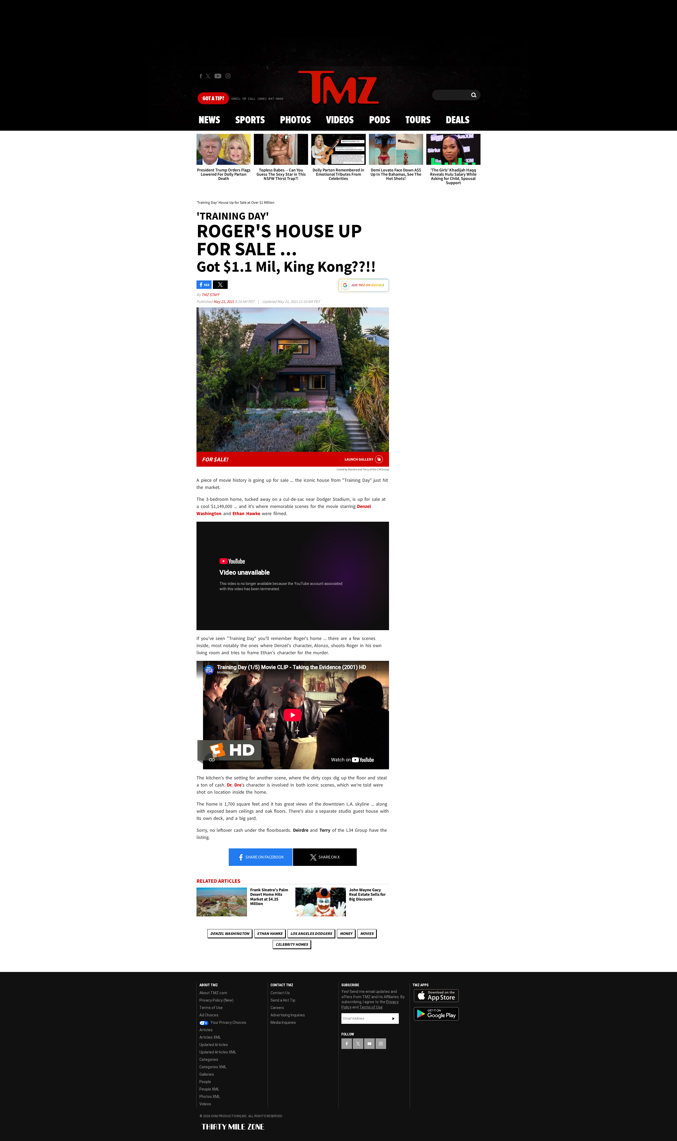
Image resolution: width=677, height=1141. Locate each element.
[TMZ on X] (208, 76)
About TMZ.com (213, 993)
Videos (340, 120)
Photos (295, 120)
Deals (457, 120)
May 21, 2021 (224, 301)
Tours (418, 120)
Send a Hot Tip (283, 1000)
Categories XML (212, 1067)
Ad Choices (208, 1015)
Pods (379, 120)
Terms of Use (211, 1008)
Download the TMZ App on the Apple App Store (436, 995)
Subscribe (393, 1018)
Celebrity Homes (292, 944)
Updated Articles (213, 1045)
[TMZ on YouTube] (369, 1043)
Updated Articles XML (217, 1052)
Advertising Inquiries (288, 1015)
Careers (277, 1008)
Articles (206, 1030)
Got (213, 98)
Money (346, 933)
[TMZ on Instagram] (227, 75)
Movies (366, 933)
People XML (209, 1089)
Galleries (206, 1074)
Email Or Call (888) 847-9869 (257, 99)
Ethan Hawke (269, 933)
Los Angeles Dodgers (311, 933)
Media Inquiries (283, 1022)
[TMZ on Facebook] (200, 76)
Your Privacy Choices (228, 1022)
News (209, 120)
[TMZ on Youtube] (217, 76)
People (205, 1082)
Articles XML (210, 1037)
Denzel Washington (229, 933)
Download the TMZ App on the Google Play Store (436, 1014)
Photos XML (209, 1096)
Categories (208, 1059)
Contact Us (280, 993)
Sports (250, 120)
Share (264, 857)
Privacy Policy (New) (216, 1000)
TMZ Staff (210, 294)
